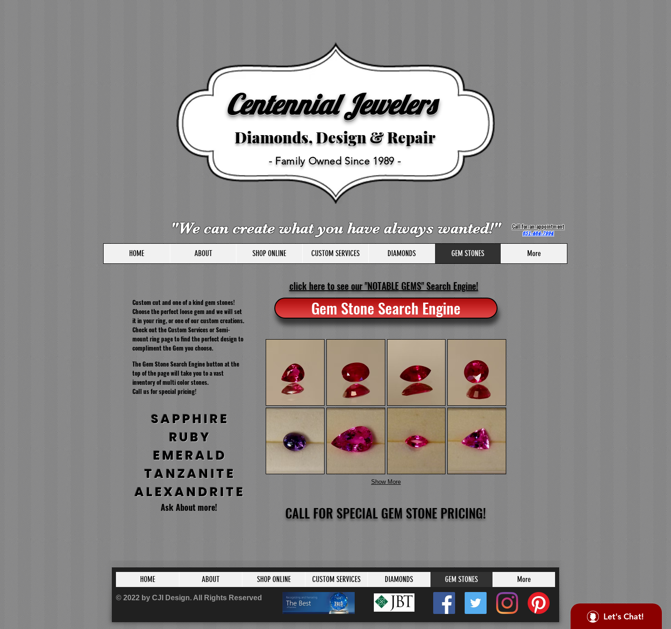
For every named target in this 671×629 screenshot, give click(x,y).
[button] (295, 372)
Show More (386, 481)
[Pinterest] (539, 603)
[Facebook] (444, 603)
